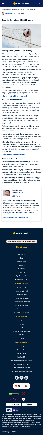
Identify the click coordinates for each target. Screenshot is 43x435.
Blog (21, 258)
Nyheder (21, 251)
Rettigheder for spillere (21, 298)
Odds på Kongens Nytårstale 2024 (21, 371)
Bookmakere (21, 265)
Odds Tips (21, 255)
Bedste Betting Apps (21, 280)
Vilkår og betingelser (21, 305)
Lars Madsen (10, 13)
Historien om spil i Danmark (21, 302)
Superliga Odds (21, 357)
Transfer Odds (21, 350)
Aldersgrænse (21, 309)
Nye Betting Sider (21, 276)
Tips (11, 9)
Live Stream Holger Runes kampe (21, 361)
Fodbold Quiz (21, 262)
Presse (21, 335)
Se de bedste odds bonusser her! (15, 96)
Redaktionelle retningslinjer (21, 331)
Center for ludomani (21, 291)
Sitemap (21, 338)
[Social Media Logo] (17, 378)
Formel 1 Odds (21, 354)
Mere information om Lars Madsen (14, 217)
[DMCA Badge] (13, 394)
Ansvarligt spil (21, 283)
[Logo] (21, 234)
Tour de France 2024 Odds (21, 368)
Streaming (21, 272)
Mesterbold (5, 9)
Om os (22, 321)
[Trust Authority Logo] (13, 399)
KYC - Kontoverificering (21, 313)
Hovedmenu (21, 247)
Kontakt (21, 324)
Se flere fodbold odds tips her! (14, 155)
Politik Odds (21, 346)
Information (21, 316)
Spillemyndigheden (21, 295)
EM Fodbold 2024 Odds (21, 364)
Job (21, 328)
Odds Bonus (21, 269)
